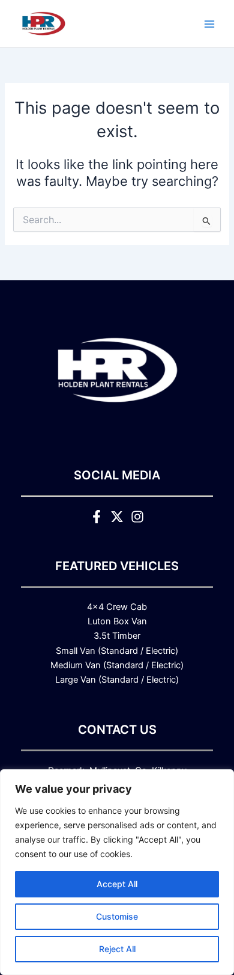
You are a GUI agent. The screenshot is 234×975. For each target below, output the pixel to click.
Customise (117, 916)
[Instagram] (137, 516)
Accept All (117, 884)
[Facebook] (96, 516)
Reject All (117, 949)
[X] (117, 516)
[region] (117, 872)
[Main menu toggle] (209, 24)
